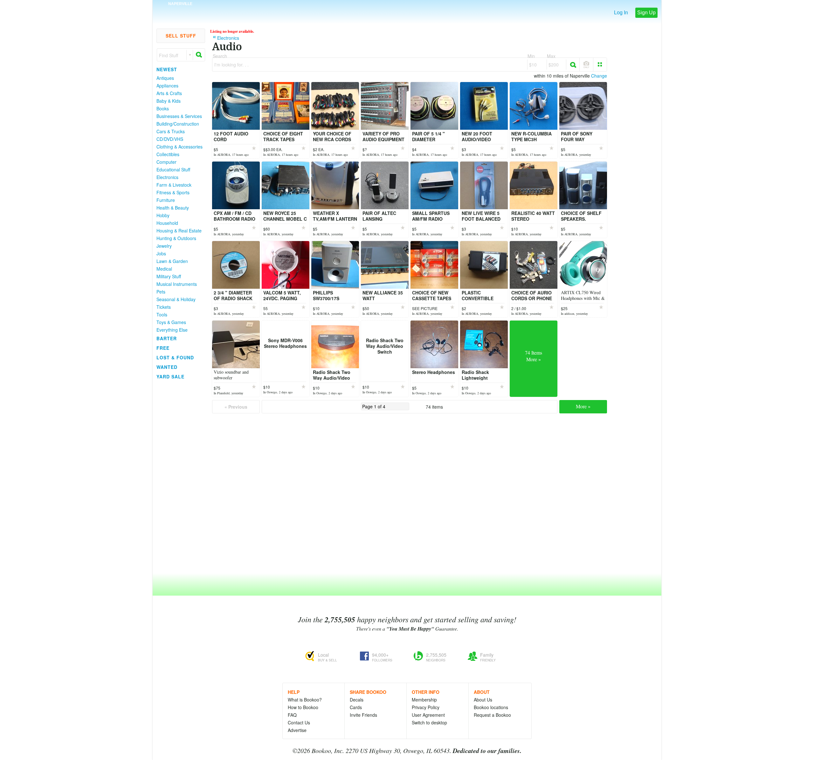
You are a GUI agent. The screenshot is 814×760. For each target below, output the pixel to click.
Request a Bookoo (492, 715)
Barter (166, 338)
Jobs (161, 253)
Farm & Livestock (173, 185)
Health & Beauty (172, 207)
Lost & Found (175, 357)
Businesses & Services (179, 116)
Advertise (297, 730)
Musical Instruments (176, 284)
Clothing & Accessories (179, 146)
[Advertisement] (178, 476)
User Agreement (428, 715)
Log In (621, 12)
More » (583, 406)
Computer (166, 162)
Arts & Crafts (169, 93)
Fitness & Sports (173, 192)
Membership (424, 699)
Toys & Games (171, 322)
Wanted (166, 367)
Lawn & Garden (172, 261)
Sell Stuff (181, 35)
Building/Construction (177, 124)
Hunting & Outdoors (176, 238)
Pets (160, 291)
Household (167, 223)
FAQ (292, 715)
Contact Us (299, 722)
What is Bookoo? (305, 699)
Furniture (165, 200)
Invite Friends (363, 715)
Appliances (167, 85)
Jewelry (164, 246)
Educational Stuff (173, 169)
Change (599, 76)
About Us (483, 699)
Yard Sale (170, 376)
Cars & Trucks (170, 131)
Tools (161, 314)
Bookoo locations (491, 707)
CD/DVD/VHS (169, 139)
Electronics (167, 177)
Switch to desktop (429, 722)
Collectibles (167, 154)
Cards (356, 707)
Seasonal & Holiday (176, 299)
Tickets (163, 307)
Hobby (162, 215)
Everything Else (172, 330)
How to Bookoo (303, 707)
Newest (166, 69)
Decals (356, 699)
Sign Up (646, 12)
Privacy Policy (425, 707)
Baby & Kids (168, 101)
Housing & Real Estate (179, 230)
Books (162, 108)
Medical (164, 269)
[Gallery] (600, 64)
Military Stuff (168, 276)
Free (162, 348)
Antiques (165, 78)
